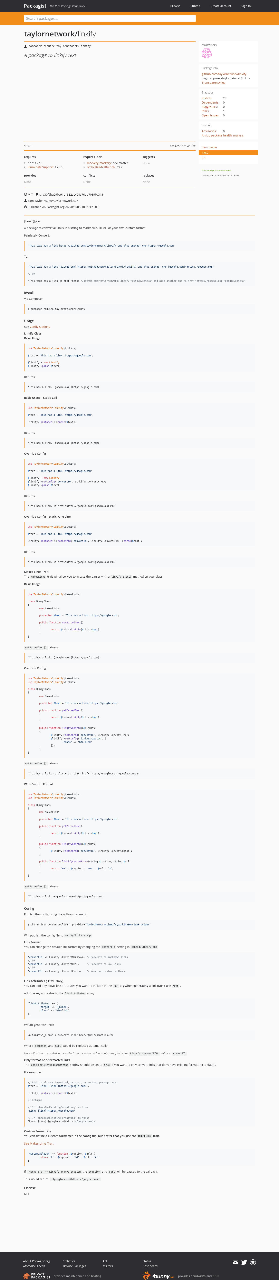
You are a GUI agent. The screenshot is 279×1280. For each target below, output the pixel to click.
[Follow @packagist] (244, 1262)
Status (147, 1261)
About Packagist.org (36, 1261)
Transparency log (213, 83)
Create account (221, 6)
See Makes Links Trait (39, 1143)
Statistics (69, 1261)
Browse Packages (74, 1266)
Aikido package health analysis (223, 135)
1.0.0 (205, 152)
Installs (207, 98)
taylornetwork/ (51, 34)
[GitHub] (253, 1262)
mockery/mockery (99, 163)
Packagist (35, 5)
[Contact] (235, 1262)
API (105, 1261)
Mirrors (108, 1266)
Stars (205, 111)
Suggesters (209, 107)
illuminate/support (41, 167)
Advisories (209, 131)
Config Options (40, 327)
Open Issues (210, 115)
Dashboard (150, 1266)
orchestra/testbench (101, 167)
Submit (195, 6)
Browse (175, 6)
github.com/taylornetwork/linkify (224, 74)
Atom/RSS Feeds (34, 1266)
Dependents (210, 102)
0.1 (204, 158)
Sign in (246, 6)
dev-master (209, 147)
